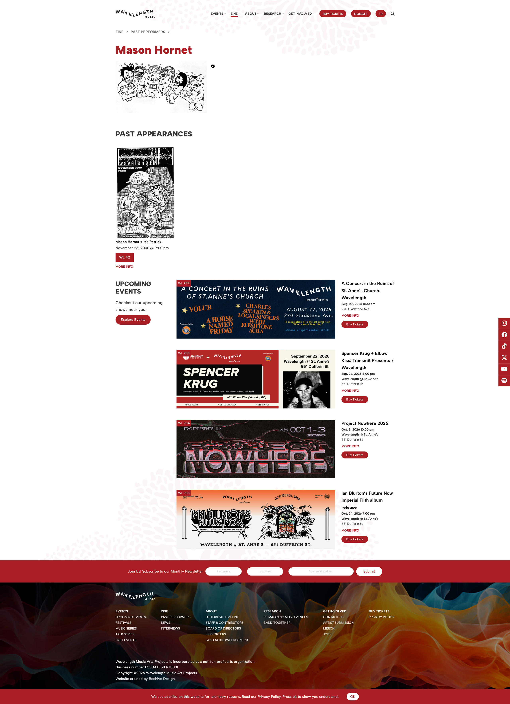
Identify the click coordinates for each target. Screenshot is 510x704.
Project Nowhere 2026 (364, 423)
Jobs (327, 634)
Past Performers (148, 32)
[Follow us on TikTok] (504, 346)
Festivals (123, 623)
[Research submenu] (283, 14)
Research (272, 14)
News (165, 623)
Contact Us (333, 617)
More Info (124, 266)
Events (217, 14)
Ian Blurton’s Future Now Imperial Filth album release (367, 500)
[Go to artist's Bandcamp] (214, 66)
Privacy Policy (381, 617)
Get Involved (300, 14)
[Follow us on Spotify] (504, 381)
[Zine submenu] (239, 14)
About (250, 14)
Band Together (277, 623)
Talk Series (125, 634)
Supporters (216, 634)
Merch (328, 628)
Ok (352, 696)
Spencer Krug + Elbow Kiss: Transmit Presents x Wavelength (367, 360)
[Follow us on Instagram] (504, 323)
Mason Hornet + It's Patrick (138, 242)
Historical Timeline (222, 617)
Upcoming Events (131, 617)
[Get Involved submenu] (314, 14)
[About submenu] (258, 14)
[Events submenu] (225, 14)
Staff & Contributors (224, 623)
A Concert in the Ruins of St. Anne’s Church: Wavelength (367, 291)
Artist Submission (338, 623)
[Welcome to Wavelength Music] (135, 14)
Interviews (170, 628)
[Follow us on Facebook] (504, 335)
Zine (234, 14)
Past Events (126, 640)
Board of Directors (223, 628)
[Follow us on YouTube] (504, 369)
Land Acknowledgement (227, 640)
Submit (369, 571)
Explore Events (133, 319)
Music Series (126, 628)
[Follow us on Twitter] (504, 358)
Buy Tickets (354, 324)
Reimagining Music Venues (286, 617)
